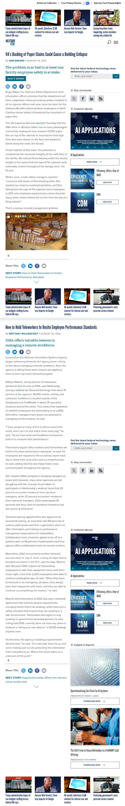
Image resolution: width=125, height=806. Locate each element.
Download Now (92, 701)
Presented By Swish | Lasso (84, 695)
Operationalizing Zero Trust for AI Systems (89, 691)
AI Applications (77, 155)
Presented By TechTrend (83, 759)
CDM (98, 194)
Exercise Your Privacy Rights (107, 3)
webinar (20, 390)
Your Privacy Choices (71, 3)
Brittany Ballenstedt (23, 333)
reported (40, 123)
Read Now (92, 161)
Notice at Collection (46, 3)
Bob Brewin (16, 60)
